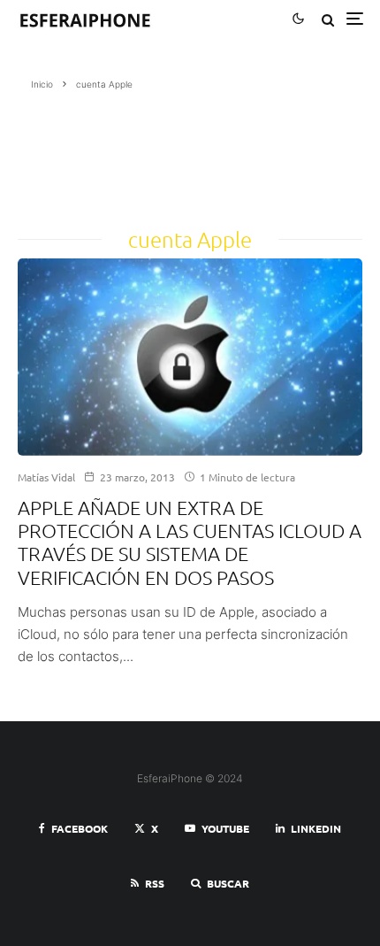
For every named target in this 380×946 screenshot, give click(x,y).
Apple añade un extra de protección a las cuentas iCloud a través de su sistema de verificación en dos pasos (189, 542)
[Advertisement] (84, 153)
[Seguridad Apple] (190, 357)
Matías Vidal (46, 477)
